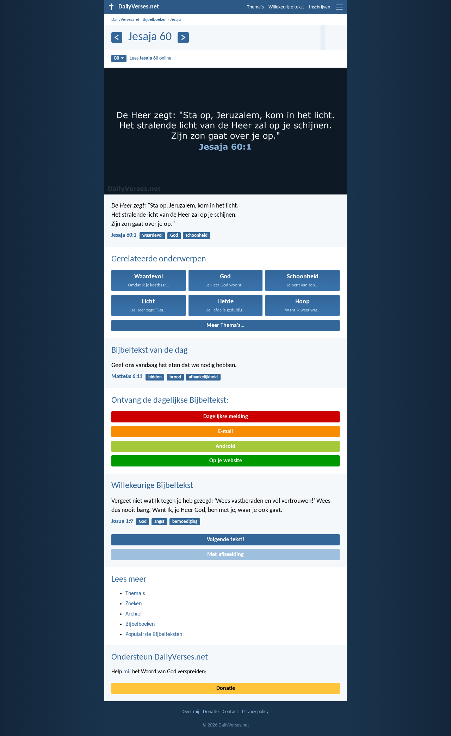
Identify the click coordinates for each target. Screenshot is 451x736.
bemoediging (184, 521)
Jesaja (175, 19)
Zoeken (133, 604)
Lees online (150, 58)
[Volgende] (183, 37)
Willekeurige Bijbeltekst (152, 486)
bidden (155, 377)
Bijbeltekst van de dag (149, 350)
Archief (133, 614)
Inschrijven (319, 7)
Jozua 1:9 (122, 521)
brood (175, 377)
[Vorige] (116, 37)
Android (225, 446)
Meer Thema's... (225, 325)
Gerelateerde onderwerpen (158, 259)
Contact (230, 712)
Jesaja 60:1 (123, 235)
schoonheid (197, 235)
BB (116, 58)
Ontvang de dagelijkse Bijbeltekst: (169, 400)
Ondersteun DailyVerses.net (159, 657)
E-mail (225, 431)
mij (127, 672)
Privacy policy (255, 712)
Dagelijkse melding (225, 417)
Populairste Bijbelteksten (153, 634)
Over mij (191, 712)
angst (159, 521)
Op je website (225, 461)
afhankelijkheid (203, 377)
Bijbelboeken (155, 19)
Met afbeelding (225, 554)
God (174, 235)
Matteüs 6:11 (126, 376)
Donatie (225, 688)
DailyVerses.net (125, 19)
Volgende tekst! (225, 540)
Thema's (255, 7)
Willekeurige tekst (286, 7)
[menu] (340, 10)
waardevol (152, 235)
